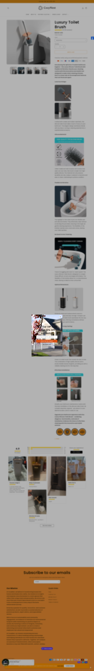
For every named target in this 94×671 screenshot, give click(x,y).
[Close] (60, 317)
